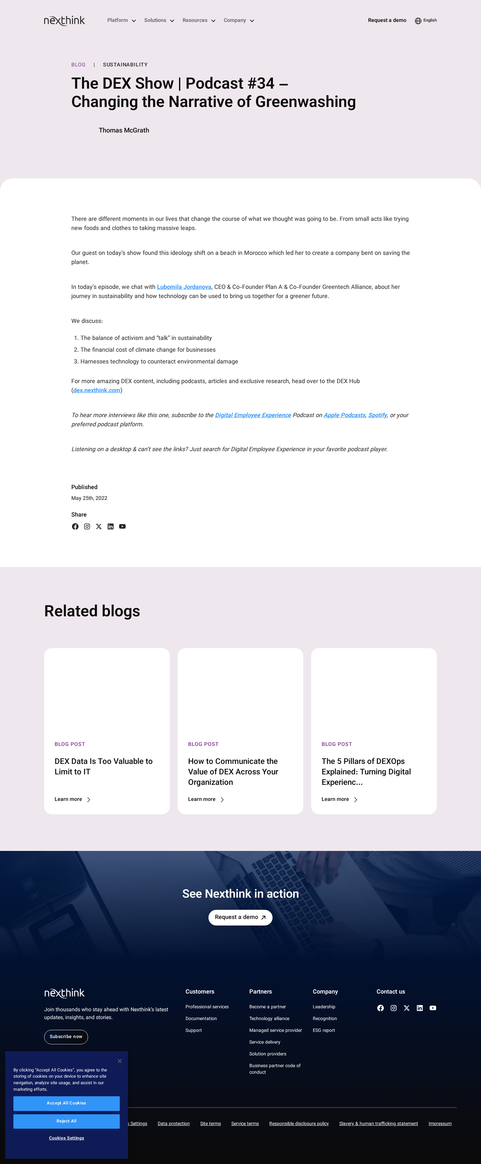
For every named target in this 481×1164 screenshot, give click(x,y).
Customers (200, 992)
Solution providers (267, 1054)
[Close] (120, 1061)
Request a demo (387, 21)
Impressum (440, 1124)
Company (235, 21)
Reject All (67, 1121)
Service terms (245, 1124)
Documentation (201, 1019)
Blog (78, 65)
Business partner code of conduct (275, 1069)
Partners (260, 992)
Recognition (325, 1019)
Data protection (174, 1124)
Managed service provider (275, 1031)
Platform (117, 21)
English (430, 20)
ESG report (324, 1031)
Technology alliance (269, 1019)
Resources (195, 21)
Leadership (324, 1007)
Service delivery (264, 1042)
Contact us (391, 992)
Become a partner (267, 1007)
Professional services (207, 1007)
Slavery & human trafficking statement (378, 1124)
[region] (66, 1105)
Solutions (155, 21)
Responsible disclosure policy (299, 1124)
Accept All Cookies (66, 1104)
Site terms (210, 1124)
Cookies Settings (130, 1124)
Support (194, 1031)
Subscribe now (66, 1037)
